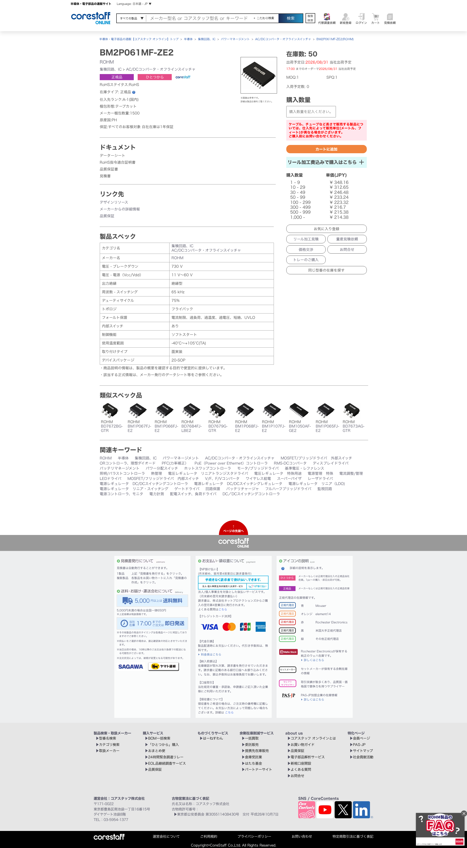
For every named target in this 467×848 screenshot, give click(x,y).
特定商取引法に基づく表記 (352, 836)
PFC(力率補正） (175, 463)
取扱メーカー (109, 751)
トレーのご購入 (306, 260)
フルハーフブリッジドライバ (288, 489)
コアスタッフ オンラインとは (313, 738)
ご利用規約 (208, 836)
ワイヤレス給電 (258, 478)
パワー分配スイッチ (162, 468)
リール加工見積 (306, 239)
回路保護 (213, 489)
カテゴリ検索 (109, 744)
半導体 (188, 39)
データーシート (112, 155)
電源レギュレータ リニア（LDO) (316, 484)
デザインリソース (114, 202)
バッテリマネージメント (120, 468)
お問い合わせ (302, 836)
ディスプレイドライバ (331, 463)
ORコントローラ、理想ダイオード (128, 463)
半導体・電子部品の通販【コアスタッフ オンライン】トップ (139, 39)
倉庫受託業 (253, 757)
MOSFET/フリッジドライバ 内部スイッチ (163, 478)
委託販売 (252, 744)
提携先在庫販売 (257, 751)
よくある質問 (301, 769)
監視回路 (324, 489)
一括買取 (252, 738)
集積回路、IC (207, 39)
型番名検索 (107, 738)
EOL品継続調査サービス (167, 763)
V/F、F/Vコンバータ (222, 478)
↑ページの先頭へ (233, 528)
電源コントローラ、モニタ (121, 494)
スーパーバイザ (289, 478)
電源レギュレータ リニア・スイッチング (134, 489)
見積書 (105, 176)
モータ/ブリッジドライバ (258, 468)
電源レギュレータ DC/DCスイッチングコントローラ (144, 484)
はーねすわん (213, 738)
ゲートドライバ (186, 489)
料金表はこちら (211, 654)
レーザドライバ (320, 478)
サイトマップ (363, 751)
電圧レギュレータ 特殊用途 (278, 473)
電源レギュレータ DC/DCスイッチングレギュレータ (238, 484)
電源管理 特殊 (320, 473)
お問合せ (347, 249)
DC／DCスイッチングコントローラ (251, 494)
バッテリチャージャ (242, 489)
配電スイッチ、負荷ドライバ (193, 494)
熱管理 (156, 473)
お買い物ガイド (302, 744)
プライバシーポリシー (254, 836)
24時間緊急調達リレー (165, 757)
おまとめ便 (156, 751)
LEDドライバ (110, 478)
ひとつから (155, 77)
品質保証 (107, 216)
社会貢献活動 (363, 757)
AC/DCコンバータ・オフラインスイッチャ (283, 39)
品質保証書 (109, 169)
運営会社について (166, 836)
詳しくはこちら (314, 659)
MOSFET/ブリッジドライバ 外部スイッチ (316, 458)
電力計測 (156, 494)
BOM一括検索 (159, 738)
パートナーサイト (258, 769)
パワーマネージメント (235, 39)
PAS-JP (359, 744)
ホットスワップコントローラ (207, 468)
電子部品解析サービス (308, 757)
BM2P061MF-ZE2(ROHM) (335, 39)
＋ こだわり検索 (263, 18)
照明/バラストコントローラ (122, 473)
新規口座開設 (301, 763)
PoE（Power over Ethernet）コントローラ (231, 463)
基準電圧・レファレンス (304, 468)
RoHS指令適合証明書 (117, 162)
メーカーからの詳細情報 (120, 209)
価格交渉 (306, 249)
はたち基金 (253, 763)
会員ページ (361, 738)
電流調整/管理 (351, 473)
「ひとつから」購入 (163, 744)
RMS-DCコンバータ (290, 463)
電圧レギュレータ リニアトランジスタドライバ (208, 473)
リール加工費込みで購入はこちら (322, 162)
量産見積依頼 (347, 239)
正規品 (116, 77)
